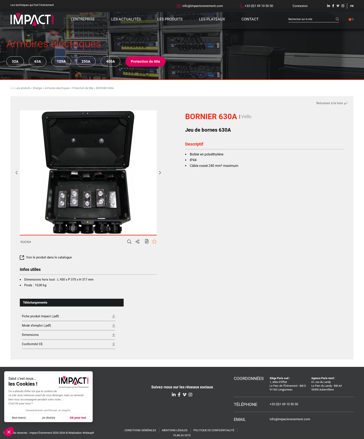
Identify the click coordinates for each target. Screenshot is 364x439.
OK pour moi (78, 417)
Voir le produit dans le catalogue (49, 257)
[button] (9, 432)
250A (86, 61)
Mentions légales (174, 430)
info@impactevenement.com (202, 6)
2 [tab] (24, 242)
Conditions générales (140, 430)
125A (61, 61)
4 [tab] (30, 242)
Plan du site (182, 435)
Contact (250, 19)
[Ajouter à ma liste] (154, 242)
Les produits (170, 19)
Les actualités (126, 19)
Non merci (19, 417)
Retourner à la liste (330, 103)
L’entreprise (83, 19)
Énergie (37, 88)
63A (37, 61)
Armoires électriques (57, 88)
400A (110, 61)
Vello (246, 116)
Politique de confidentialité (213, 430)
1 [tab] (21, 242)
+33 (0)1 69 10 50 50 (258, 6)
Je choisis (48, 417)
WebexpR (88, 432)
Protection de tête (145, 61)
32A (15, 61)
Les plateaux (212, 19)
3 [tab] (27, 242)
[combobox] (312, 19)
